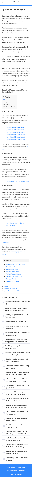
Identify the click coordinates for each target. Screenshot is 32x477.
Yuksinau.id (5, 242)
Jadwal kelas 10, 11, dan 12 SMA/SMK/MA (15, 224)
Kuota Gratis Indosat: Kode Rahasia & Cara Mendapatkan (17, 334)
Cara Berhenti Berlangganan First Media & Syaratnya (17, 360)
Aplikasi (6, 286)
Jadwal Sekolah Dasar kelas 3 (15, 132)
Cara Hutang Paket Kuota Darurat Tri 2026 (17, 459)
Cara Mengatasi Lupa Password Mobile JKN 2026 (15, 347)
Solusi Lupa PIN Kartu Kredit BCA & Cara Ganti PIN (16, 327)
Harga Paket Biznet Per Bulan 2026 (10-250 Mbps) (17, 386)
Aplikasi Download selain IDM (11, 291)
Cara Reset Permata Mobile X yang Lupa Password (17, 366)
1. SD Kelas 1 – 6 (8, 102)
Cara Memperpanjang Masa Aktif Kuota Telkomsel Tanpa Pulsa (17, 406)
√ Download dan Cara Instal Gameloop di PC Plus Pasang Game (17, 353)
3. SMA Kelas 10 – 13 (9, 107)
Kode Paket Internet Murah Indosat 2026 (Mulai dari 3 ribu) (17, 439)
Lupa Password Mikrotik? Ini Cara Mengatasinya (17, 413)
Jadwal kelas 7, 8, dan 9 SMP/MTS (17, 181)
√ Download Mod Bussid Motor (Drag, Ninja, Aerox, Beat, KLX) (16, 380)
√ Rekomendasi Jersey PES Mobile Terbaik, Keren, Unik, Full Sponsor (17, 445)
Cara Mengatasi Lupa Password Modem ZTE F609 (16, 452)
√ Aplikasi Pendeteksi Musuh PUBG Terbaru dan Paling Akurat (17, 399)
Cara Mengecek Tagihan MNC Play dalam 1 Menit (17, 419)
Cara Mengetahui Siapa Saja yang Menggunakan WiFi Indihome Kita (16, 340)
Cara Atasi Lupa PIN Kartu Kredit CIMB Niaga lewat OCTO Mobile (16, 432)
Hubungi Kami (21, 468)
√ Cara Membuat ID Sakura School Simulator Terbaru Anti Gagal (16, 309)
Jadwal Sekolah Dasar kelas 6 (15, 139)
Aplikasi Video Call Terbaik (10, 289)
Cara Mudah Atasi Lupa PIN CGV (15, 322)
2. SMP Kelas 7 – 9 (8, 105)
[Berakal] (16, 2)
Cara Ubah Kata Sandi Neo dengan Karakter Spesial (17, 426)
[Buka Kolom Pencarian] (29, 2)
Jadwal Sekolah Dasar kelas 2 (15, 130)
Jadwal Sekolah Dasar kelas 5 (15, 137)
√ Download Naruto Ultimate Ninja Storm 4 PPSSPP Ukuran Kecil (17, 373)
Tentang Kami (11, 468)
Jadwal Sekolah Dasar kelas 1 (15, 127)
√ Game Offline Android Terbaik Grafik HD (17, 302)
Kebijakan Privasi (12, 471)
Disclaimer (22, 471)
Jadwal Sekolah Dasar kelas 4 (15, 134)
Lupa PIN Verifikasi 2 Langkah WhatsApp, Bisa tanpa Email (15, 393)
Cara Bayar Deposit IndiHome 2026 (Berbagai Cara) (16, 316)
